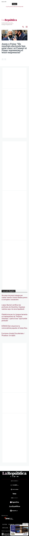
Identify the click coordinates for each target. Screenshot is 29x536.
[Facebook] (11, 476)
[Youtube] (18, 476)
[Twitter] (16, 476)
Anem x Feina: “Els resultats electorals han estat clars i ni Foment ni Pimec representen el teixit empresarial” (14, 48)
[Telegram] (14, 476)
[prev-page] (3, 59)
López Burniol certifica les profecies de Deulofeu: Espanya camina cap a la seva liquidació (13, 307)
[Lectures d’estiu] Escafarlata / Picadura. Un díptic (13, 334)
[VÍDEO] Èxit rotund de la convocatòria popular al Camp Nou (14, 327)
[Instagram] (12, 476)
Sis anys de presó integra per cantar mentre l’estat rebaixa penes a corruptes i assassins (14, 297)
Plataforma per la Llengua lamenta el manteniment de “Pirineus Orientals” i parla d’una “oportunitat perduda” (14, 317)
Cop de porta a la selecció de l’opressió (14, 6)
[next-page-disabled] (5, 59)
